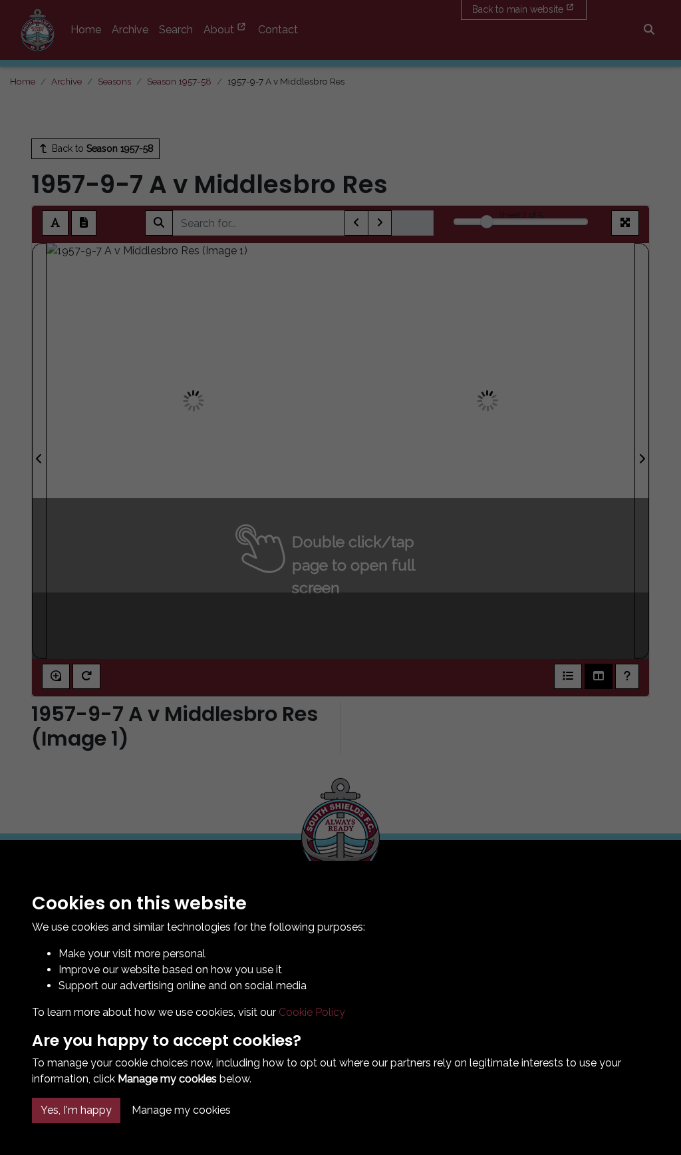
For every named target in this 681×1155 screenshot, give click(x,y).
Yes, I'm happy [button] (76, 1110)
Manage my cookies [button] (181, 1110)
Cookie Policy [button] (312, 1012)
